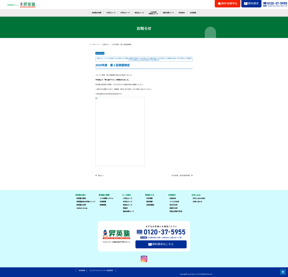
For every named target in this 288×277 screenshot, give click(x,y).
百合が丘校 (173, 205)
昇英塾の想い (80, 195)
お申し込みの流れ (199, 198)
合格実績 (193, 12)
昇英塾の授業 (96, 12)
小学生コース (111, 12)
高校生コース (139, 12)
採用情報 (82, 270)
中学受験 (149, 198)
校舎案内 (182, 12)
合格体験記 (150, 205)
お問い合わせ (197, 201)
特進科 (125, 208)
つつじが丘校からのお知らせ (114, 58)
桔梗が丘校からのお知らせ (176, 58)
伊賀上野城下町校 (176, 211)
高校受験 (149, 201)
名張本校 (173, 198)
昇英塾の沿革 (81, 205)
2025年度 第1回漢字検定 (180, 175)
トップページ (94, 44)
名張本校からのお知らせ (157, 58)
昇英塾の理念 (81, 198)
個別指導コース (168, 12)
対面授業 (103, 201)
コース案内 (126, 195)
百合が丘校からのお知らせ (150, 60)
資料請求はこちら (163, 244)
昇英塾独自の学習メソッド (85, 201)
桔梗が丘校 (173, 208)
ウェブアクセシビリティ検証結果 (101, 270)
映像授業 (103, 205)
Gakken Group (81, 208)
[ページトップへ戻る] (283, 272)
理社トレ (101, 175)
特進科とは (149, 195)
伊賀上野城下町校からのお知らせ (136, 58)
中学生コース (125, 12)
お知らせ (105, 44)
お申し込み (196, 195)
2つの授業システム (106, 198)
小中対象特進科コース (153, 13)
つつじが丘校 (174, 201)
